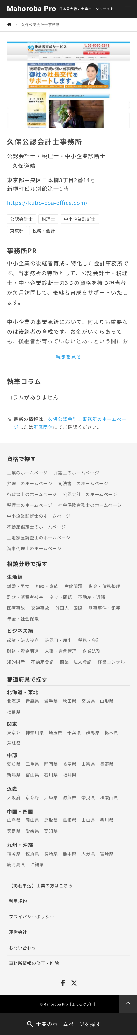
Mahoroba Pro (31, 8)
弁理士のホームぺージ (29, 483)
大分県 (88, 853)
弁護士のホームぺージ (76, 472)
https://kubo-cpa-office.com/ (47, 202)
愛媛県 (32, 831)
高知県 (51, 831)
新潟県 (14, 775)
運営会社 (18, 932)
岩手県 (51, 701)
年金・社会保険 (23, 618)
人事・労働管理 (61, 651)
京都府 (32, 797)
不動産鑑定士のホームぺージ (36, 527)
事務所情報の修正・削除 (34, 963)
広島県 (14, 820)
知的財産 (16, 662)
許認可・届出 (58, 640)
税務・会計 (89, 640)
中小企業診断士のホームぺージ (38, 516)
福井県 (70, 775)
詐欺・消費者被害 (25, 597)
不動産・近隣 (91, 597)
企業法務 (92, 651)
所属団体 (43, 427)
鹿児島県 (16, 864)
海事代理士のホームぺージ (34, 548)
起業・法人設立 (23, 640)
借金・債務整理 (104, 586)
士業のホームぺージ (27, 472)
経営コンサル (111, 662)
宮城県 (88, 701)
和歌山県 (109, 797)
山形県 (107, 701)
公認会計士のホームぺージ (90, 494)
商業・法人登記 (76, 662)
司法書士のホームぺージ (83, 483)
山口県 (88, 820)
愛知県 (14, 764)
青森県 (32, 701)
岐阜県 (70, 764)
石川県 (51, 775)
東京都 (14, 732)
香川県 (107, 820)
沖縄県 (37, 864)
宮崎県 (107, 853)
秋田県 (70, 701)
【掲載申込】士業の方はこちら (41, 885)
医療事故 (16, 608)
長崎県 (51, 853)
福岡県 (14, 853)
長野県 (107, 764)
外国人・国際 (69, 608)
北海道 (14, 701)
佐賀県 (32, 853)
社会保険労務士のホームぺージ (90, 505)
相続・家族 (47, 586)
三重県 (32, 764)
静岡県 (51, 764)
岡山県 (32, 820)
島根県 (70, 820)
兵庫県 (51, 797)
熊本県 (70, 853)
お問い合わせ (22, 947)
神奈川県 (35, 732)
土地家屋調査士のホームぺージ (38, 537)
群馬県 (93, 732)
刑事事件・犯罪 (104, 608)
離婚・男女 (18, 586)
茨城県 (14, 743)
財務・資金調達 (23, 651)
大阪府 (14, 797)
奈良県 (88, 797)
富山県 (32, 775)
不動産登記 (42, 662)
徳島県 (14, 831)
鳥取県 (51, 820)
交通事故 (40, 608)
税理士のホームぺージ (29, 505)
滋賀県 (70, 797)
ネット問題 (60, 597)
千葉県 (74, 732)
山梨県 (88, 764)
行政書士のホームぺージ (32, 494)
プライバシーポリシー (31, 916)
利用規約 (18, 901)
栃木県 (111, 732)
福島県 (14, 712)
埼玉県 (55, 732)
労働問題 (73, 586)
